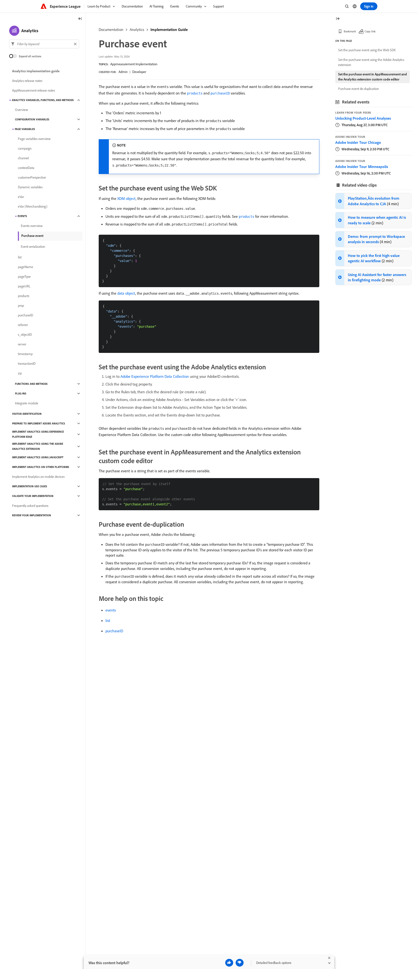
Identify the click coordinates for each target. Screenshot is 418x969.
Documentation (111, 29)
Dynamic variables (30, 187)
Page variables (25, 129)
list (107, 620)
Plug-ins (20, 393)
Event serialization (33, 246)
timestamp (25, 354)
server (22, 344)
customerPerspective (32, 177)
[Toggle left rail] (80, 19)
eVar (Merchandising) (32, 206)
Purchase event (32, 235)
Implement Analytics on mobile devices (38, 476)
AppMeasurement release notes (33, 90)
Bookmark (350, 31)
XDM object (126, 198)
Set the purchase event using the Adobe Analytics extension (371, 62)
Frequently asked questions (30, 505)
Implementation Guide (169, 29)
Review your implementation (31, 515)
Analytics (137, 29)
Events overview (32, 226)
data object (126, 293)
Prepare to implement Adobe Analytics (38, 423)
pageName (25, 267)
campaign (24, 148)
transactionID (27, 363)
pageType (24, 276)
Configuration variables (32, 119)
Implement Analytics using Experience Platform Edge (38, 434)
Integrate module (26, 403)
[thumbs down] (240, 963)
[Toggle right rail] (337, 19)
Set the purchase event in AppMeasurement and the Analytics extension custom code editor (372, 76)
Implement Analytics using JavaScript (37, 457)
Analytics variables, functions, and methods (43, 100)
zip (20, 373)
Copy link (370, 31)
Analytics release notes (27, 81)
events (110, 610)
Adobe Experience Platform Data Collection (154, 376)
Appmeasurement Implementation (133, 64)
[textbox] (44, 44)
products (23, 296)
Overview (21, 110)
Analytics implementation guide (36, 71)
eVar (21, 197)
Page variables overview (34, 139)
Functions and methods (31, 384)
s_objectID (25, 334)
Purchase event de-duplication (358, 89)
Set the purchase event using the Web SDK (367, 50)
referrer (23, 325)
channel (23, 158)
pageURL (24, 286)
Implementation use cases (29, 486)
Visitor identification (27, 413)
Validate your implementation (32, 496)
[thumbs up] (229, 963)
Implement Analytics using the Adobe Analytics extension (37, 446)
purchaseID (114, 630)
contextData (26, 168)
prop (21, 305)
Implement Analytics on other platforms (40, 467)
